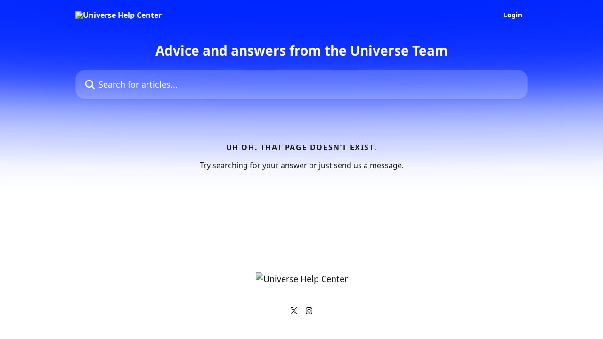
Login (513, 15)
